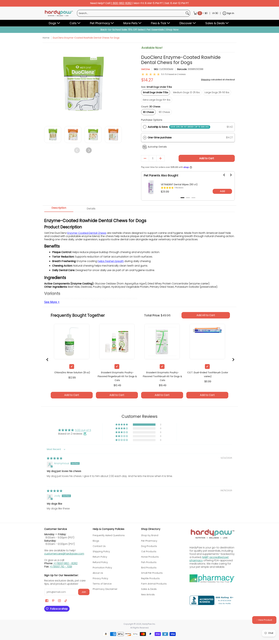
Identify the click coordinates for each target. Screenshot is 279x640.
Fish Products (148, 562)
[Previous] (47, 83)
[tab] (182, 197)
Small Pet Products (152, 573)
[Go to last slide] (222, 175)
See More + (52, 302)
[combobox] (131, 13)
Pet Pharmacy (149, 540)
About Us (98, 573)
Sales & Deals (149, 589)
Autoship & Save (178, 127)
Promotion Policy (102, 567)
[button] (188, 137)
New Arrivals (148, 594)
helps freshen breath (111, 261)
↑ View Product (264, 619)
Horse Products (150, 556)
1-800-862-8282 (121, 3)
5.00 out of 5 (83, 430)
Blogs (96, 540)
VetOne (145, 69)
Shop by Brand (149, 535)
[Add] (160, 158)
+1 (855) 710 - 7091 (61, 566)
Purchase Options (151, 120)
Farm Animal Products (154, 583)
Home (46, 37)
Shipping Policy (101, 551)
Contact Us (99, 546)
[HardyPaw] (59, 13)
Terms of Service (102, 583)
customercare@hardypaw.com (64, 554)
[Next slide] (229, 175)
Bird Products (148, 567)
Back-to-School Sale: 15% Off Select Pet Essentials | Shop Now (139, 29)
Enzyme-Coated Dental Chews (86, 233)
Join (84, 592)
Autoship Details (157, 146)
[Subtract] (145, 158)
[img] (54, 458)
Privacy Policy (100, 578)
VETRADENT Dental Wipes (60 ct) (179, 184)
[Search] (187, 13)
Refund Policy (100, 562)
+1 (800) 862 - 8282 (65, 563)
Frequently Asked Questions (109, 535)
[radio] (144, 127)
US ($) (215, 13)
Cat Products (148, 551)
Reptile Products (150, 578)
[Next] (118, 83)
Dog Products (149, 546)
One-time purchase (160, 137)
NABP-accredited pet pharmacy (209, 558)
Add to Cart (206, 158)
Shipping (205, 79)
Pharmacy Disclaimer (105, 589)
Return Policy (100, 556)
